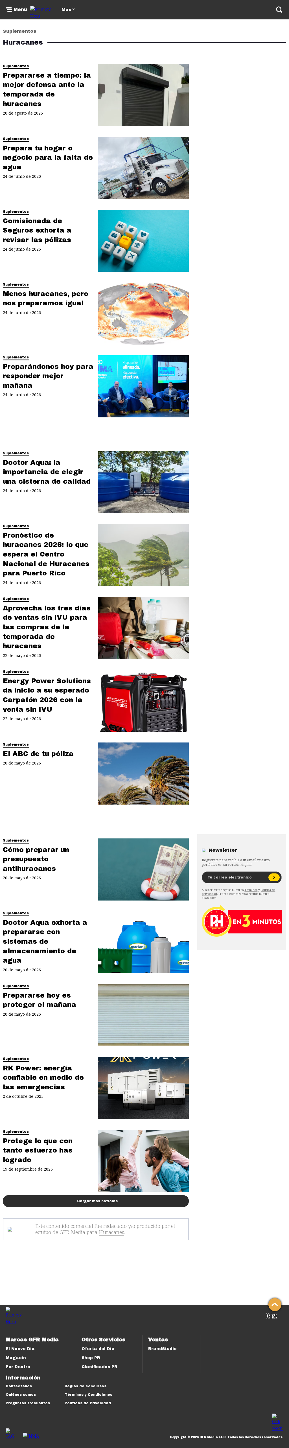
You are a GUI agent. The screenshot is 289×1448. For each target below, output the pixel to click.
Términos (250, 890)
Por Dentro (18, 1367)
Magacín (16, 1358)
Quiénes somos (21, 1395)
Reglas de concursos (85, 1386)
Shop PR (91, 1358)
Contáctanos (19, 1386)
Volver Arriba (271, 1315)
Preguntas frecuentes (28, 1403)
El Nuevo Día (20, 1349)
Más (66, 10)
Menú (20, 9)
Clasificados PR (99, 1367)
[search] (279, 9)
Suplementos (19, 31)
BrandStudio (162, 1349)
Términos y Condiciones (88, 1395)
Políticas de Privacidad (88, 1403)
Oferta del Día (98, 1349)
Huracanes (111, 1232)
